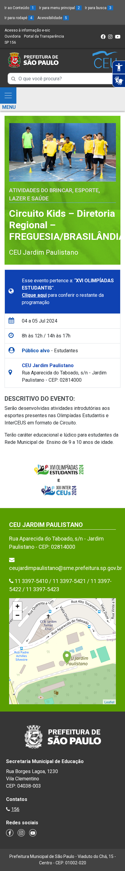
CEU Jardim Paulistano (43, 252)
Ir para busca (98, 8)
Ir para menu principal (59, 8)
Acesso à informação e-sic (27, 30)
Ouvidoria (13, 36)
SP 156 (10, 42)
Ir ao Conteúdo (19, 8)
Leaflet (109, 701)
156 (15, 809)
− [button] (17, 615)
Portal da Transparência (44, 36)
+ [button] (17, 606)
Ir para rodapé (18, 18)
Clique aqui (34, 295)
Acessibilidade (52, 18)
